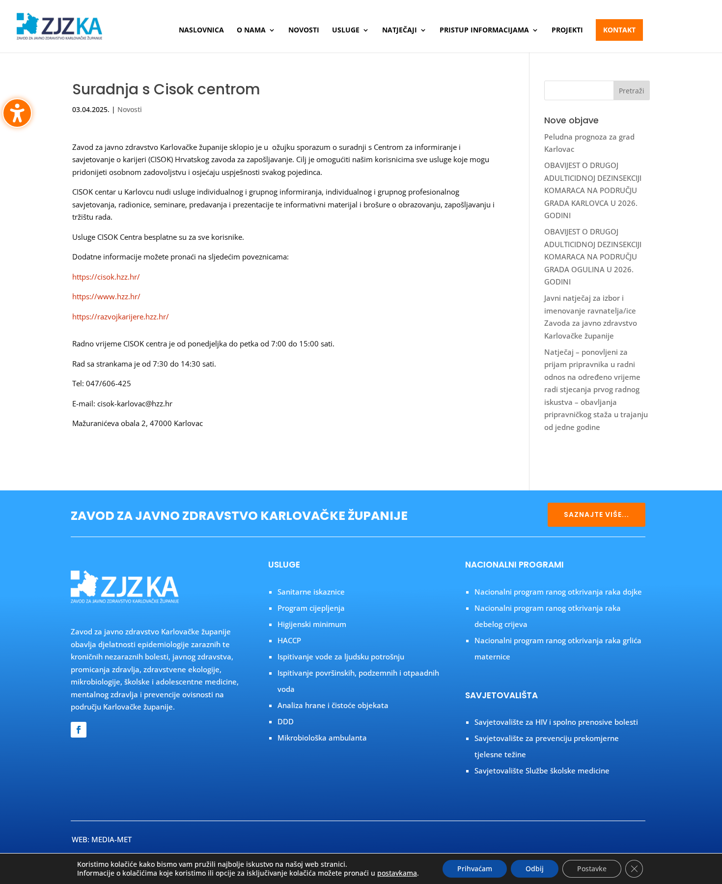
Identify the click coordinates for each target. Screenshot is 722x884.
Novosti (129, 109)
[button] (631, 90)
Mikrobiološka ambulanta (322, 737)
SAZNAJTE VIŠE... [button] (596, 514)
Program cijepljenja (311, 608)
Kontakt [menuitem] (619, 29)
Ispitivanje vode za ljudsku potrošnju (341, 656)
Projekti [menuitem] (567, 30)
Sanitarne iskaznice (311, 592)
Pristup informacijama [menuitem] (484, 30)
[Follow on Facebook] (78, 730)
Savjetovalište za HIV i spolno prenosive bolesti (556, 722)
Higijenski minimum (312, 624)
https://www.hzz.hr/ (106, 296)
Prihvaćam (474, 868)
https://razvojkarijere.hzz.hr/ (120, 316)
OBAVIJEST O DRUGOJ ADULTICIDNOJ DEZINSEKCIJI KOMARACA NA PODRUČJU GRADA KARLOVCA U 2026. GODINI (592, 190)
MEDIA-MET (111, 839)
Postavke (592, 868)
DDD (286, 721)
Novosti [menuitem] (303, 30)
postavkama (397, 873)
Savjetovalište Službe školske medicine (542, 770)
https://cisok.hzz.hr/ (106, 277)
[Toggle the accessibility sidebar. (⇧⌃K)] (17, 113)
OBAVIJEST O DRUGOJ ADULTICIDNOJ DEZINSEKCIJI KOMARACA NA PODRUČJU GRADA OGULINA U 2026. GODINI (592, 256)
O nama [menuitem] (251, 30)
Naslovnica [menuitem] (201, 30)
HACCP (289, 640)
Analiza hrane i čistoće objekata (333, 705)
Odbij (535, 868)
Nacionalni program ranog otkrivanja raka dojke (558, 592)
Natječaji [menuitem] (399, 30)
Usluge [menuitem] (346, 30)
